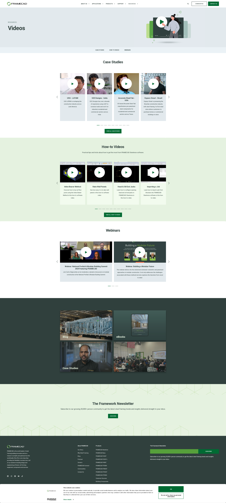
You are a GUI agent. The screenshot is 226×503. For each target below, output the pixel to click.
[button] (57, 97)
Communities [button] (199, 3)
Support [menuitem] (121, 3)
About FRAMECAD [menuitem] (83, 446)
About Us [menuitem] (84, 3)
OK (171, 489)
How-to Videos (114, 50)
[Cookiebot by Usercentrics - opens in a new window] (51, 499)
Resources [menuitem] (132, 3)
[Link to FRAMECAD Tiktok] (21, 476)
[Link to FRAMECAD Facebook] (15, 476)
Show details (67, 499)
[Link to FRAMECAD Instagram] (11, 476)
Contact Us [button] (213, 3)
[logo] (16, 446)
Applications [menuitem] (96, 3)
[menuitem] (88, 3)
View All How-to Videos (113, 214)
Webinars (127, 50)
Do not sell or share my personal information (171, 495)
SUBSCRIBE (113, 416)
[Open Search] (188, 3)
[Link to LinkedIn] (8, 476)
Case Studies (99, 50)
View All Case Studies (113, 131)
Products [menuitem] (109, 3)
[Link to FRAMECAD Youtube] (18, 476)
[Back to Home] (17, 4)
